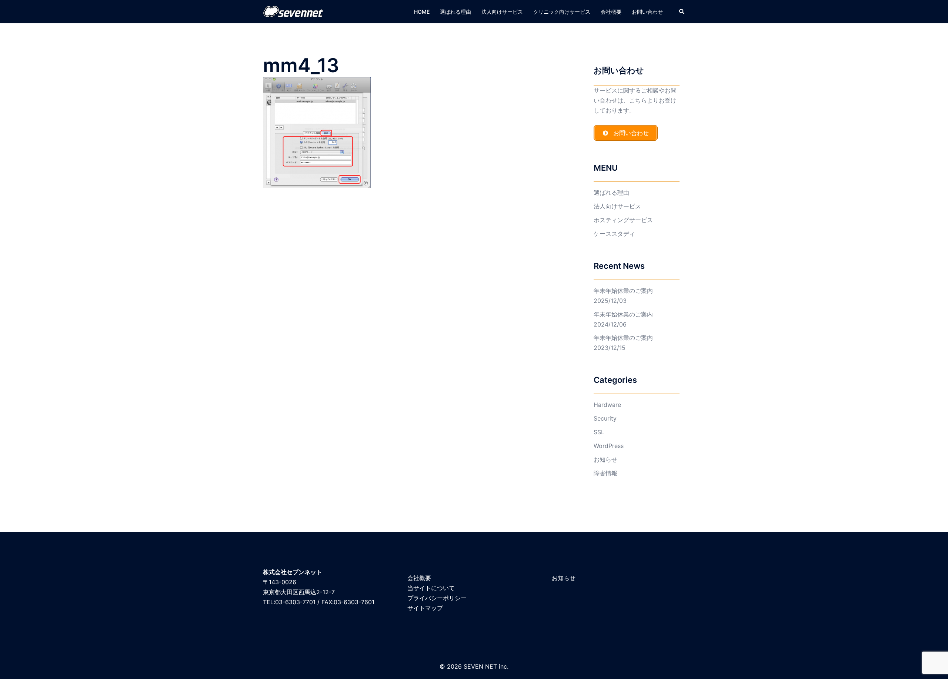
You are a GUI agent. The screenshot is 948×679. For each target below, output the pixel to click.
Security (605, 418)
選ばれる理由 (455, 12)
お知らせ (605, 459)
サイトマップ (425, 608)
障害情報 (605, 473)
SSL (599, 432)
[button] (682, 11)
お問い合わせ (647, 12)
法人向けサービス (502, 12)
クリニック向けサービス (561, 12)
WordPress (609, 445)
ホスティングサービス (623, 220)
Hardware (607, 404)
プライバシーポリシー (437, 598)
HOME (422, 12)
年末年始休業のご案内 (623, 290)
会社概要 (611, 12)
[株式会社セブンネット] (293, 11)
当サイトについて (431, 588)
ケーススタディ (614, 233)
